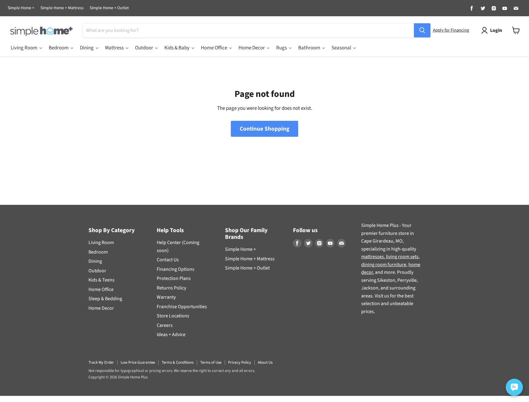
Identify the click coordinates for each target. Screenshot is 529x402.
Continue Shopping (264, 128)
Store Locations (173, 315)
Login (496, 30)
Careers (165, 325)
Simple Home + (21, 8)
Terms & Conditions (177, 362)
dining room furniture (383, 264)
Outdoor (97, 270)
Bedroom (98, 252)
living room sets (401, 256)
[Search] (422, 30)
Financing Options (175, 269)
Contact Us (168, 259)
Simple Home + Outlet (109, 8)
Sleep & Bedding (105, 298)
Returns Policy (171, 288)
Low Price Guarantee (138, 362)
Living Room (101, 242)
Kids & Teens (101, 280)
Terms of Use (210, 362)
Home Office (101, 289)
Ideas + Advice (171, 334)
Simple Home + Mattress (62, 8)
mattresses (372, 256)
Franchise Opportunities (182, 306)
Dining (95, 261)
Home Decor (101, 308)
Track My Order (101, 362)
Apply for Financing (451, 30)
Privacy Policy (239, 362)
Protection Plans (174, 278)
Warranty (166, 297)
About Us (265, 362)
